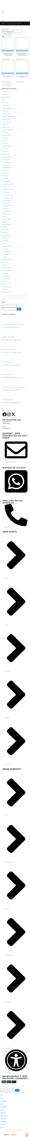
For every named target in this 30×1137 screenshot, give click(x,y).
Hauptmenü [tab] (7, 1092)
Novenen (4, 273)
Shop (1, 1098)
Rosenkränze (5, 235)
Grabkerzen (5, 181)
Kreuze (3, 216)
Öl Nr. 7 (5, 192)
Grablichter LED (7, 184)
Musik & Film (5, 219)
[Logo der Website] (4, 2)
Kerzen (3, 178)
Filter (19, 309)
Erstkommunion (6, 246)
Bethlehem (4, 97)
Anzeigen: (4, 34)
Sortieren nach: (5, 29)
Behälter (4, 94)
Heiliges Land (5, 146)
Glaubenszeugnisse (7, 108)
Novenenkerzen (6, 205)
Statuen (3, 281)
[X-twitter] (13, 414)
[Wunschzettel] (2, 16)
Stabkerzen (5, 208)
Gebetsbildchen (6, 270)
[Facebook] (4, 414)
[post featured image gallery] (8, 44)
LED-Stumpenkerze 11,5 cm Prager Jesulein (22, 54)
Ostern (3, 227)
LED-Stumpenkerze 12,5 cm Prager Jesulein (8, 54)
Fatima (4, 140)
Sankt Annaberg (6, 157)
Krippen (4, 289)
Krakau (4, 149)
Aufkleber (4, 91)
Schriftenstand (5, 267)
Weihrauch (4, 292)
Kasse (1, 1127)
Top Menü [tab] (22, 1092)
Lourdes (4, 151)
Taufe (3, 257)
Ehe (3, 243)
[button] (3, 12)
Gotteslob (4, 111)
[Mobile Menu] (3, 6)
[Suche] (17, 1090)
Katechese (4, 113)
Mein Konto (3, 1118)
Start (1, 1095)
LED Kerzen (5, 203)
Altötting (4, 138)
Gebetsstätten (5, 135)
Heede (4, 143)
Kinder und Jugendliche (7, 116)
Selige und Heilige (6, 130)
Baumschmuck (5, 287)
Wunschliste (3, 1121)
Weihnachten (5, 284)
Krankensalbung (6, 251)
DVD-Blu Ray (5, 224)
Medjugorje (5, 154)
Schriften (4, 278)
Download (4, 132)
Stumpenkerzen (6, 211)
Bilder (3, 100)
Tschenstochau (6, 162)
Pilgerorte (4, 127)
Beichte (4, 241)
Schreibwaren (5, 276)
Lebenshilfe (5, 119)
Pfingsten (4, 229)
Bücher (3, 102)
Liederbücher (5, 121)
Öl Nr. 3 (5, 187)
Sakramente (4, 238)
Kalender (4, 175)
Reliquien (4, 232)
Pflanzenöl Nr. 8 (7, 197)
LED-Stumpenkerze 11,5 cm (22, 77)
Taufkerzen (5, 213)
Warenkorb (3, 1124)
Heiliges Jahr (5, 173)
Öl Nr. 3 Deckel (6, 189)
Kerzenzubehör (6, 200)
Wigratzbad (5, 165)
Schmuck (4, 262)
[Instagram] (9, 414)
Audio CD (4, 222)
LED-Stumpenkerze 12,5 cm (8, 77)
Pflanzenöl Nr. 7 (7, 195)
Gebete (4, 105)
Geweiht (4, 170)
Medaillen (4, 265)
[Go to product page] (15, 320)
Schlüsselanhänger (6, 259)
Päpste (4, 124)
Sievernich (4, 159)
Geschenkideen (5, 167)
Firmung (4, 249)
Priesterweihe (5, 254)
